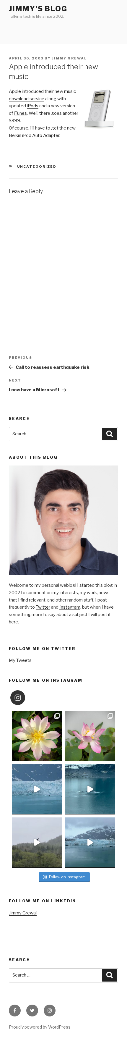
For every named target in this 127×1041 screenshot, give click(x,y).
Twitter (43, 607)
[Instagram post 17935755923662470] (90, 842)
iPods (32, 106)
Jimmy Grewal (69, 58)
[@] (26, 697)
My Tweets (20, 660)
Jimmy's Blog (38, 8)
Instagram (69, 607)
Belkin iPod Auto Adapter (34, 135)
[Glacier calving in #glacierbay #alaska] (37, 789)
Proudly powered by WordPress (40, 1026)
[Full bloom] (37, 736)
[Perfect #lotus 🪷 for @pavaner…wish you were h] (90, 736)
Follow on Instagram (67, 876)
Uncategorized (37, 166)
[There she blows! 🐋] (90, 789)
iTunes (20, 113)
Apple (15, 91)
